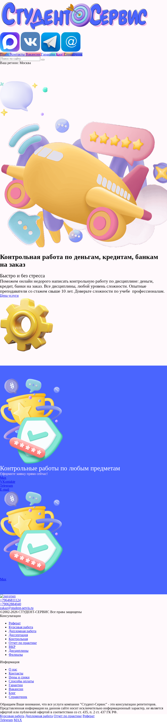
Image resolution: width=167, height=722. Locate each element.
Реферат (15, 623)
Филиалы (16, 654)
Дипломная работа (22, 631)
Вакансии (16, 689)
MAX (18, 720)
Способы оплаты (21, 681)
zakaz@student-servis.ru (16, 608)
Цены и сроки (19, 677)
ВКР (12, 647)
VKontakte (7, 481)
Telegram (6, 485)
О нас (13, 669)
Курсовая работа (21, 627)
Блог (12, 693)
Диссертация (18, 635)
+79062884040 (10, 604)
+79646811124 (10, 600)
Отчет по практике (23, 643)
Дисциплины (18, 651)
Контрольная (18, 639)
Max (3, 478)
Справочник (18, 697)
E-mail (4, 489)
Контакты (16, 673)
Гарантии (16, 685)
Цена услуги (9, 295)
